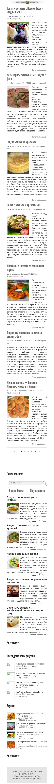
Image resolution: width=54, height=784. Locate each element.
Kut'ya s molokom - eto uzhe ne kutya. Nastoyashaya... (29, 693)
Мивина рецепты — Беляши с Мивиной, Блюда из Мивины (22, 384)
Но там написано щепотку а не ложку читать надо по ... (29, 684)
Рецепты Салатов (14, 209)
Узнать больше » (40, 70)
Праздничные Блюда (16, 16)
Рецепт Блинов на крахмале (21, 142)
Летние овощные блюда (22, 553)
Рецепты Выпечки (14, 341)
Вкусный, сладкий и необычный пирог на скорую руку (25, 610)
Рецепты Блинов (14, 146)
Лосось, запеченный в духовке (29, 732)
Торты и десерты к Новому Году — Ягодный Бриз (25, 10)
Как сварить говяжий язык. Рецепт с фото (26, 77)
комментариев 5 (39, 83)
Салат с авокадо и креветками (23, 205)
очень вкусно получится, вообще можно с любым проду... (30, 674)
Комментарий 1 (13, 19)
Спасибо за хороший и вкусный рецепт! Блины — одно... (30, 665)
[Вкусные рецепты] (27, 4)
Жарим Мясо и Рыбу (24, 718)
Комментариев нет (15, 276)
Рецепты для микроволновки (19, 390)
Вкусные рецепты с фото (30, 772)
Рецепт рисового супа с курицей (22, 498)
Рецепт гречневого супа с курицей (23, 527)
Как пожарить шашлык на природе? (31, 723)
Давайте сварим (14, 83)
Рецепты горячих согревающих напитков (27, 580)
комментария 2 (40, 209)
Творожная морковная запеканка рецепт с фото (24, 334)
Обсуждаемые (37, 490)
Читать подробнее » (38, 521)
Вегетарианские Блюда (17, 274)
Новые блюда (16, 490)
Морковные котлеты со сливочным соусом (25, 268)
